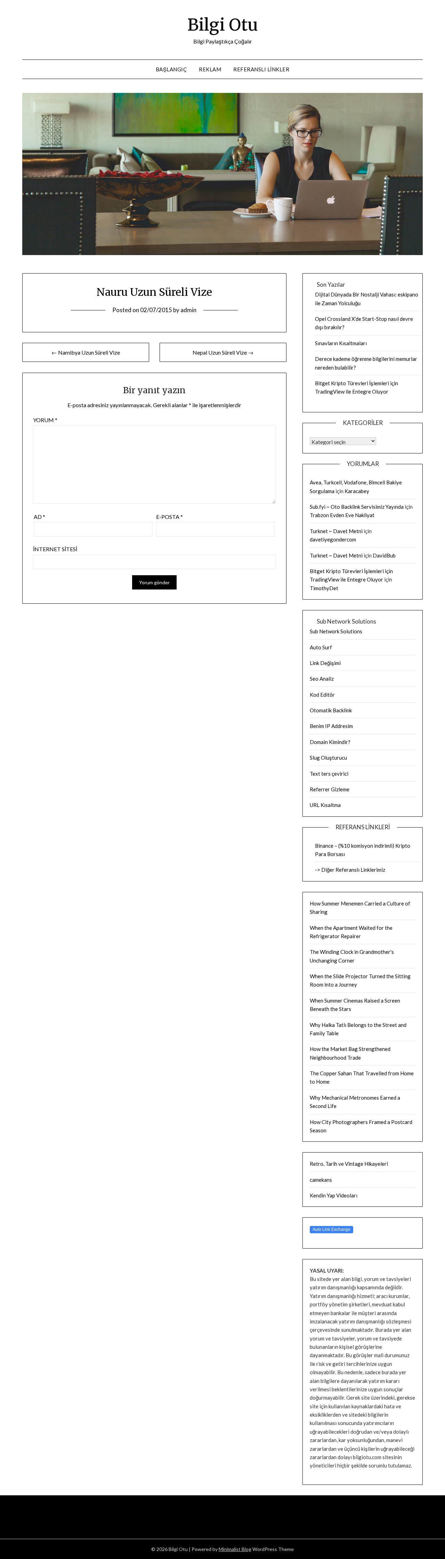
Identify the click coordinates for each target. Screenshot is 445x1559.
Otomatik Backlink (331, 710)
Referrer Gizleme (329, 789)
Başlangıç (171, 69)
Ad (39, 516)
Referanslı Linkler (261, 69)
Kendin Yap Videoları (333, 1195)
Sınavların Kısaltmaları (341, 343)
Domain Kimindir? (330, 742)
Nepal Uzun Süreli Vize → (223, 352)
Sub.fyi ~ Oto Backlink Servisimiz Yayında (357, 507)
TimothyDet (324, 588)
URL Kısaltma (325, 805)
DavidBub (384, 555)
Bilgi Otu (222, 24)
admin (188, 310)
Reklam (210, 69)
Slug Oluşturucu (328, 757)
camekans (321, 1180)
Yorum (45, 420)
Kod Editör (322, 694)
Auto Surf (321, 647)
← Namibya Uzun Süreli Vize (85, 352)
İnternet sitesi (55, 549)
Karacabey (357, 491)
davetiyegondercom (333, 539)
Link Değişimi (325, 663)
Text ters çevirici (329, 773)
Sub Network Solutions (336, 631)
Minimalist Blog (235, 1549)
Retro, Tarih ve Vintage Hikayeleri (349, 1164)
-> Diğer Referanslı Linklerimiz (350, 869)
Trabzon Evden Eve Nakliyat (342, 515)
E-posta (169, 516)
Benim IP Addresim (331, 726)
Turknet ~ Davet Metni (336, 531)
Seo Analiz (322, 678)
